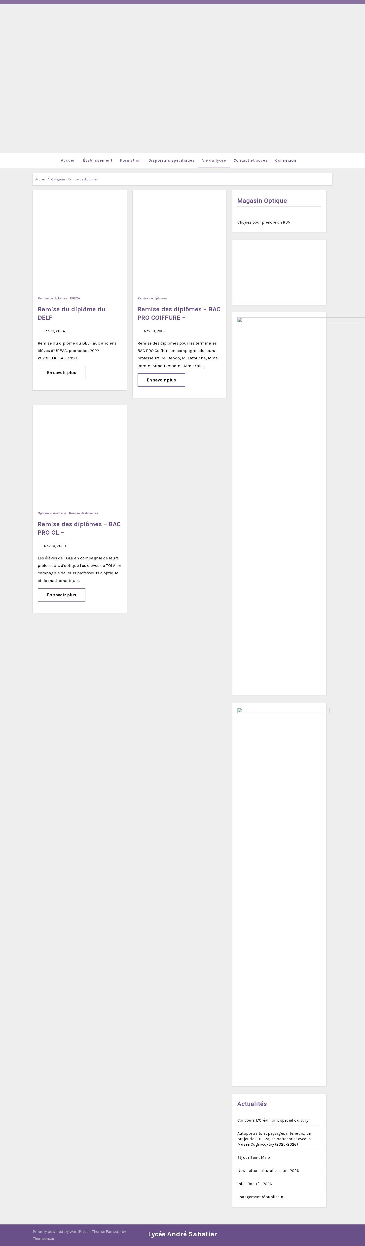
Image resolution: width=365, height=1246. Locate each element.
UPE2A (75, 298)
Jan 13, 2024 (54, 331)
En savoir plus (61, 372)
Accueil (68, 160)
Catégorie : (74, 179)
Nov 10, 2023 (154, 331)
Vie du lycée (214, 160)
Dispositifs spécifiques (171, 160)
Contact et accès (250, 160)
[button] (328, 160)
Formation (130, 160)
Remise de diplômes (52, 298)
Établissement (98, 160)
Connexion (285, 160)
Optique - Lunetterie (52, 513)
